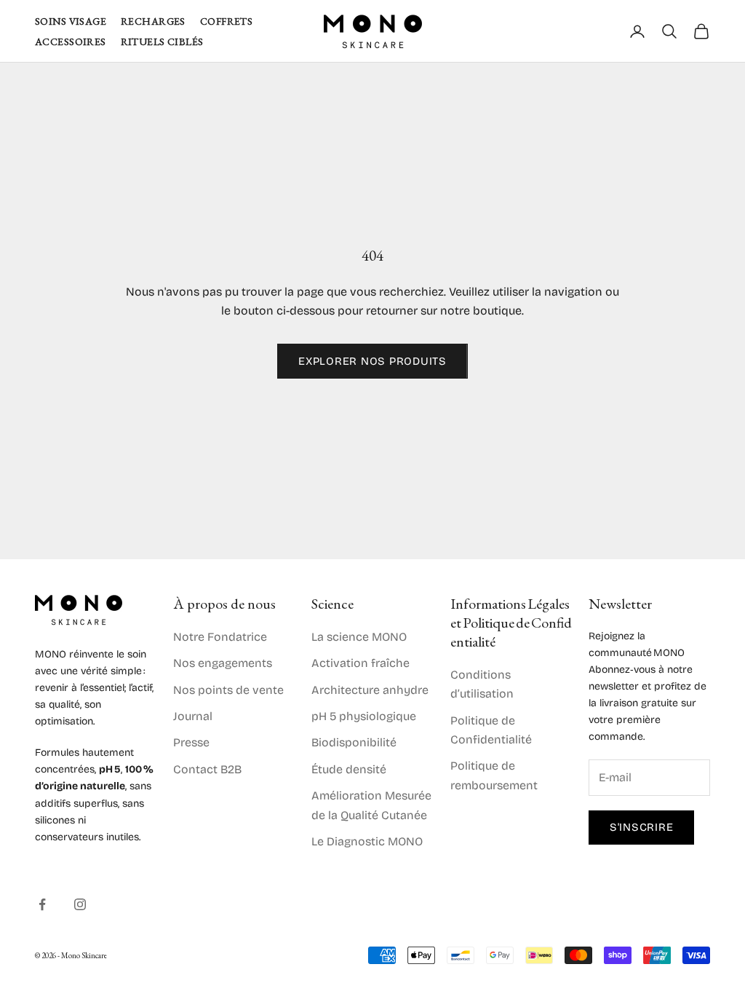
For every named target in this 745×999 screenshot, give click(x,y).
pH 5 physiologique (363, 716)
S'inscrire (642, 827)
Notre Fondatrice (220, 637)
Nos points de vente (228, 690)
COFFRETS (226, 21)
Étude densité (348, 769)
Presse (191, 742)
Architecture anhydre (370, 690)
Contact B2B (207, 769)
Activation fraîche (360, 663)
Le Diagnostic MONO (367, 841)
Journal (192, 716)
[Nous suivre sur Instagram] (80, 904)
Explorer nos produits (372, 361)
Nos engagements (222, 663)
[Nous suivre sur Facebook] (42, 904)
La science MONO (359, 637)
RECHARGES (153, 21)
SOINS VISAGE (70, 21)
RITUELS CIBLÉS (162, 41)
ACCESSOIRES (70, 41)
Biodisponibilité (354, 742)
